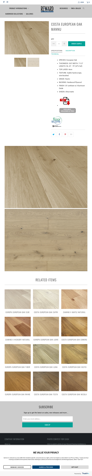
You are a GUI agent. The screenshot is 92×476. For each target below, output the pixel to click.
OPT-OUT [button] (74, 467)
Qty (52, 39)
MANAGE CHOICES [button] (17, 467)
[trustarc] (85, 473)
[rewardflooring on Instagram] (7, 2)
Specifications (56, 50)
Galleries (29, 14)
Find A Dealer (76, 8)
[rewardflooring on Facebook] (4, 2)
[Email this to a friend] (71, 134)
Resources (64, 8)
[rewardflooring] (47, 9)
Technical (55, 54)
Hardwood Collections (14, 14)
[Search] (84, 8)
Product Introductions (18, 8)
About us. (8, 444)
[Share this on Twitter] (53, 134)
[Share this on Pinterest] (65, 134)
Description (70, 50)
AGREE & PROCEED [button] (46, 467)
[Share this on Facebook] (59, 134)
